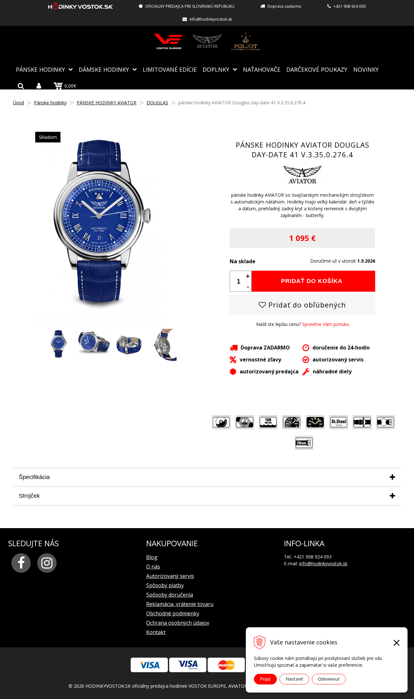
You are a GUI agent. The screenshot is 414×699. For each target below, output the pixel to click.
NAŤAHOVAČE (261, 69)
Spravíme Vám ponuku (325, 324)
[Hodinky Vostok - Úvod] (80, 6)
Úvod (18, 102)
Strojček (29, 496)
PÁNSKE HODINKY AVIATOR (106, 102)
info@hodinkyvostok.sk (211, 19)
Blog (152, 557)
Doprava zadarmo (284, 6)
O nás (153, 566)
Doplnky (215, 69)
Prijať (265, 679)
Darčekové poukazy (316, 69)
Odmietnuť (329, 679)
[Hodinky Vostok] (168, 41)
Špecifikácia (34, 477)
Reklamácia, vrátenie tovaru (179, 604)
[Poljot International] (245, 41)
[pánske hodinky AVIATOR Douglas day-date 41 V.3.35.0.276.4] (100, 322)
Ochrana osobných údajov (177, 622)
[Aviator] (207, 41)
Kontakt (156, 632)
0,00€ (70, 86)
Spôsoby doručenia (169, 594)
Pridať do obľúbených (306, 304)
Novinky (366, 69)
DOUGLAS (157, 102)
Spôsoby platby (165, 585)
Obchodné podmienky (172, 613)
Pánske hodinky (40, 69)
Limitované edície (170, 69)
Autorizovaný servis (170, 575)
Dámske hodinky (104, 69)
